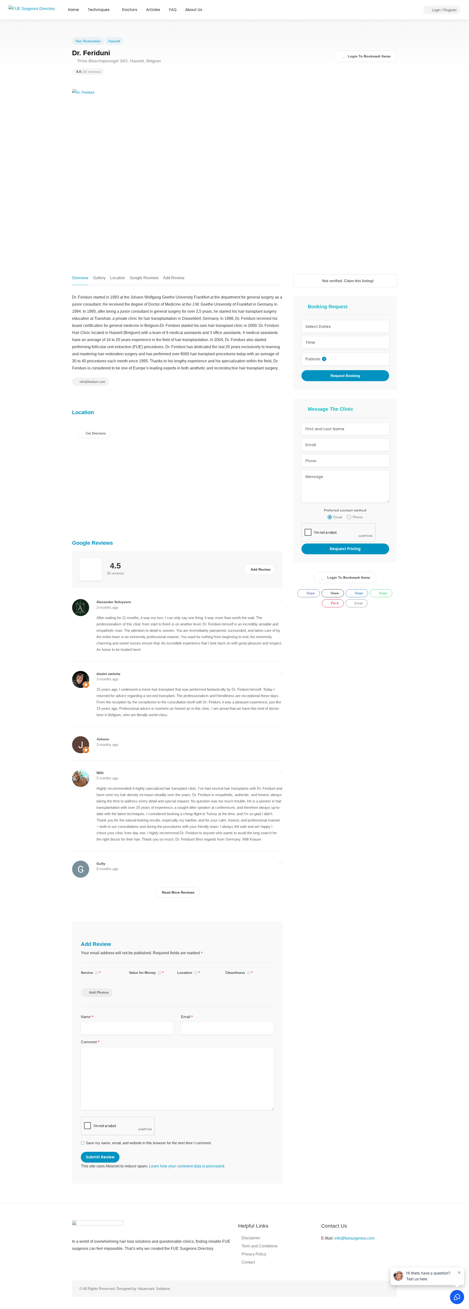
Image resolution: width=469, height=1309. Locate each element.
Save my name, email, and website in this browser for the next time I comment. (149, 1143)
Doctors (129, 9)
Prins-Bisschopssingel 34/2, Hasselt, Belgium (118, 61)
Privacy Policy (254, 1254)
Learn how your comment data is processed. (187, 1166)
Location (117, 278)
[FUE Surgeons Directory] (32, 8)
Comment (90, 1042)
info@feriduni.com (92, 382)
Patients (315, 359)
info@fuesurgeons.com (354, 1238)
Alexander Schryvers (113, 602)
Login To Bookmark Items (348, 577)
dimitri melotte (108, 674)
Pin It (334, 603)
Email (187, 1017)
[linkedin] (387, 1289)
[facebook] (370, 1289)
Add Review (173, 278)
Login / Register (444, 10)
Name (87, 1017)
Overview (80, 278)
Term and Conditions (259, 1246)
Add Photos (99, 992)
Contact (248, 1262)
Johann (102, 739)
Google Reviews (144, 278)
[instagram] (378, 1289)
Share (310, 593)
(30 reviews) (88, 72)
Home (73, 9)
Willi (100, 773)
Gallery (99, 278)
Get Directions (96, 433)
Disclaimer (251, 1238)
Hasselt (114, 41)
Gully (100, 863)
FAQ (172, 9)
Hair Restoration (88, 41)
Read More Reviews (178, 892)
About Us (193, 9)
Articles (153, 9)
